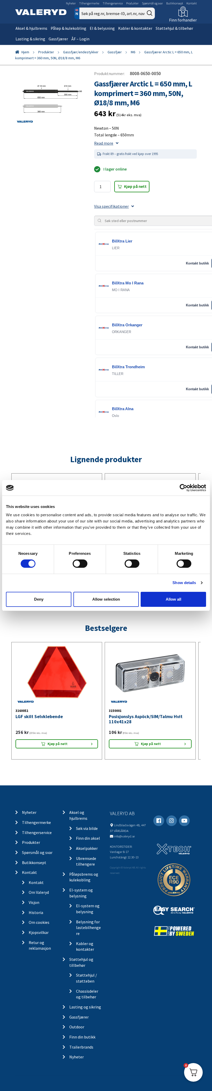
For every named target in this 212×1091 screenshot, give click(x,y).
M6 (133, 52)
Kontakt (191, 3)
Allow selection (106, 599)
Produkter (132, 3)
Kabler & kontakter (135, 28)
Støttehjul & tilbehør (174, 28)
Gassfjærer (58, 38)
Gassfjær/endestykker (81, 52)
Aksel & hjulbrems (31, 28)
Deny (38, 599)
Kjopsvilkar (39, 932)
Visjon (34, 902)
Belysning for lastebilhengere (88, 927)
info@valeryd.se (124, 836)
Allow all (173, 599)
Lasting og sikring (85, 1006)
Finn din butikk (82, 1037)
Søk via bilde (87, 828)
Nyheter (71, 3)
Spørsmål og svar (152, 3)
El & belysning (102, 28)
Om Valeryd (39, 892)
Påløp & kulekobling (68, 28)
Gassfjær (115, 52)
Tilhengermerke (89, 3)
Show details (184, 582)
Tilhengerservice (113, 3)
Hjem (25, 52)
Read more (103, 143)
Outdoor (76, 1026)
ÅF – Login (80, 38)
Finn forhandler (183, 20)
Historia (36, 912)
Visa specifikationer (111, 206)
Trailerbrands (81, 1047)
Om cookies (39, 922)
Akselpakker (87, 848)
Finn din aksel (88, 838)
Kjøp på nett (135, 186)
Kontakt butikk (197, 263)
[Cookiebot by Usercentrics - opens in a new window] (183, 488)
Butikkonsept (174, 3)
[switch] (80, 563)
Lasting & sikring (30, 38)
